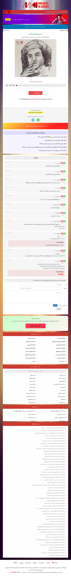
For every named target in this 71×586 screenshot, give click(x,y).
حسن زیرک (62, 405)
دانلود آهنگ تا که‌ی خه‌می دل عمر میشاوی (55, 566)
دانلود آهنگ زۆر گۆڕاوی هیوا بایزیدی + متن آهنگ (53, 501)
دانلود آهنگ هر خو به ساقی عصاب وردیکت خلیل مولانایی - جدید (50, 527)
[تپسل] (5, 577)
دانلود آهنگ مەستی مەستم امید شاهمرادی (55, 499)
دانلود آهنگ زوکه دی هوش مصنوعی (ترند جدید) (54, 535)
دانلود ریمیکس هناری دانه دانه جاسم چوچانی (54, 509)
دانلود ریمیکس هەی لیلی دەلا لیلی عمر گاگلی (54, 491)
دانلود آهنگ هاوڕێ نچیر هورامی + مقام (56, 496)
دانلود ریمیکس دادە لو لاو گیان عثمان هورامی (54, 483)
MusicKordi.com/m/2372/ (35, 142)
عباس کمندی (61, 423)
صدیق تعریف (31, 432)
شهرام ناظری (32, 420)
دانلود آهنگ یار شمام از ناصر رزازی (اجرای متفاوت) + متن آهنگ (50, 478)
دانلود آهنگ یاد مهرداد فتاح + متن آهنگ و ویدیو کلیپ (52, 504)
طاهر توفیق (62, 411)
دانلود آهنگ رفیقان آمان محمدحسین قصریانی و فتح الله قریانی (50, 569)
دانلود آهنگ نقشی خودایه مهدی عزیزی (56, 546)
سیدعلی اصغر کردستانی (59, 414)
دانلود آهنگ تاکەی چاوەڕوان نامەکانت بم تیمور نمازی (53, 460)
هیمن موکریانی (61, 444)
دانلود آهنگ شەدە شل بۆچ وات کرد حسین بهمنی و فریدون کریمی (50, 462)
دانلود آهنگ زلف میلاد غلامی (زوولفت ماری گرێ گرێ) (53, 561)
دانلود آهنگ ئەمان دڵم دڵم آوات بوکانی (56, 512)
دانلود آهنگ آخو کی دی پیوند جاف (57, 551)
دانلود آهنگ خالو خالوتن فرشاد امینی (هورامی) (54, 481)
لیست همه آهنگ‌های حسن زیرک (35, 155)
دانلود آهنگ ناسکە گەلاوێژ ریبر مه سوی (56, 468)
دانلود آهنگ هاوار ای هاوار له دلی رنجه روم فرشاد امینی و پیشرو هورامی (48, 514)
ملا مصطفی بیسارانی (60, 447)
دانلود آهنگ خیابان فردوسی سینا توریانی (55, 530)
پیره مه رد (32, 450)
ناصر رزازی (32, 405)
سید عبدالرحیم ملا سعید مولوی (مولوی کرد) (24, 440)
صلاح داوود (62, 432)
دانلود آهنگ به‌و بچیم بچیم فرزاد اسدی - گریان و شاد (53, 574)
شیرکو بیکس (31, 444)
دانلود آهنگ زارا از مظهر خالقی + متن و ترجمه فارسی (53, 540)
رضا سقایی (32, 417)
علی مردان (32, 411)
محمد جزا (62, 420)
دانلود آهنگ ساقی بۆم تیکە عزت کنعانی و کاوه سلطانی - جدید (51, 538)
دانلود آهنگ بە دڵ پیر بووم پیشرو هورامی (55, 564)
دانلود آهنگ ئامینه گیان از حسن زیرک (35, 27)
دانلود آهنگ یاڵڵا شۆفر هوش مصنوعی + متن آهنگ (53, 473)
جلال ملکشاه (31, 447)
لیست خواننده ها (35, 396)
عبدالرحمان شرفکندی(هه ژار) (57, 440)
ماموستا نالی (62, 450)
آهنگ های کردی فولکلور (32, 99)
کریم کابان (62, 417)
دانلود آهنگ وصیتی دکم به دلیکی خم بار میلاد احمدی (53, 494)
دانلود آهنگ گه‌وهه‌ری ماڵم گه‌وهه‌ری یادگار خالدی (53, 507)
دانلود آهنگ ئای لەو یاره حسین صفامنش (55, 522)
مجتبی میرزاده (61, 426)
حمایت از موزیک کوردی (35, 355)
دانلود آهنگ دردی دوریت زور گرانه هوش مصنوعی (54, 553)
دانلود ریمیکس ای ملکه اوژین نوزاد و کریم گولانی (54, 543)
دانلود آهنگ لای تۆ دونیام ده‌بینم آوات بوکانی (55, 486)
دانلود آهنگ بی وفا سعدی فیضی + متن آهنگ (54, 475)
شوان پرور (32, 414)
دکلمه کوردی (62, 391)
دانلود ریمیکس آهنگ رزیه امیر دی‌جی (56, 520)
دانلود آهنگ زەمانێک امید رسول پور (57, 517)
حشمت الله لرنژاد (30, 426)
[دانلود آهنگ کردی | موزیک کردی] (35, 5)
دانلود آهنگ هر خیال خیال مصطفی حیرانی (55, 548)
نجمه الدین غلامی (30, 423)
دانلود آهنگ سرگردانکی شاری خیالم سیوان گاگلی (53, 488)
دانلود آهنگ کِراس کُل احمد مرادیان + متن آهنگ (54, 470)
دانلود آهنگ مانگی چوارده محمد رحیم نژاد (55, 572)
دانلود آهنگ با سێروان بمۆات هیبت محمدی (55, 465)
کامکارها (63, 429)
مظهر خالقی (32, 408)
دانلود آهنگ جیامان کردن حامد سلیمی (56, 525)
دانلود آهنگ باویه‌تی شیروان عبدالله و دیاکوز (55, 533)
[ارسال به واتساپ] (38, 149)
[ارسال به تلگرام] (33, 149)
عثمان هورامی (31, 429)
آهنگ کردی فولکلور (63, 30)
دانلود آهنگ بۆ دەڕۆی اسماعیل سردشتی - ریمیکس (53, 457)
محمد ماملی (62, 408)
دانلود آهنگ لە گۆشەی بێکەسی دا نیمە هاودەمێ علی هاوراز (51, 559)
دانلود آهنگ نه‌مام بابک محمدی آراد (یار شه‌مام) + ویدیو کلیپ (51, 556)
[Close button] (66, 577)
